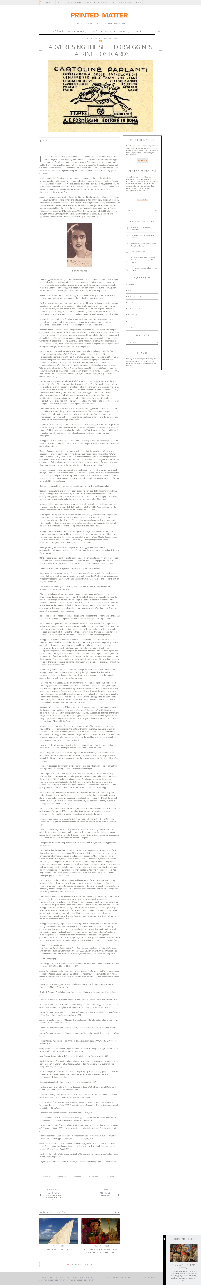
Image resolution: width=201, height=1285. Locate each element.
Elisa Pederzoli (47, 141)
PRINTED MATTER (74, 2)
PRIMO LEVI (49, 2)
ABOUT (138, 2)
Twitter (77, 1177)
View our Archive (142, 200)
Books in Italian (134, 296)
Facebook (61, 1177)
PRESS (114, 2)
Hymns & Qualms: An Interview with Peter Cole (54, 1194)
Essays (58, 31)
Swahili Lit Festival (58, 1249)
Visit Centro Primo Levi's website (137, 190)
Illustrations (133, 309)
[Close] (164, 1239)
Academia (108, 31)
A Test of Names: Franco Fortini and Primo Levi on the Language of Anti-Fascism (143, 260)
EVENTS (60, 2)
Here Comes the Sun (138, 252)
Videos (136, 31)
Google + (111, 1177)
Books (92, 31)
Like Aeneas (105, 1192)
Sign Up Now (142, 160)
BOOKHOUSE (89, 2)
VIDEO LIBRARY (126, 2)
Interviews (75, 31)
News (123, 31)
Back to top (149, 1277)
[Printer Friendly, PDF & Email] (100, 41)
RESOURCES (103, 2)
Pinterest (93, 1177)
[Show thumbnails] (80, 271)
